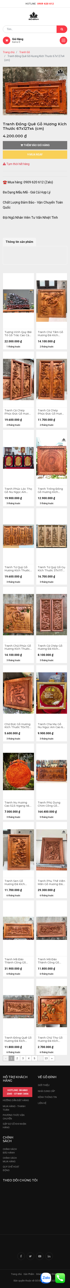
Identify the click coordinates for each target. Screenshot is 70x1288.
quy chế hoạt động (11, 1168)
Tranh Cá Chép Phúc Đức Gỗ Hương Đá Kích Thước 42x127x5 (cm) (51, 412)
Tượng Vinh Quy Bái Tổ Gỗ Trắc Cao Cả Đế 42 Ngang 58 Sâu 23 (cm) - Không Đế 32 (18, 334)
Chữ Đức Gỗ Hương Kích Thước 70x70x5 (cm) (18, 726)
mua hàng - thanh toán (14, 1108)
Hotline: (40, 3)
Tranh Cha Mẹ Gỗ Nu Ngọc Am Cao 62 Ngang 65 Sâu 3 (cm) (51, 726)
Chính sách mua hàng (10, 1159)
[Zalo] (45, 1278)
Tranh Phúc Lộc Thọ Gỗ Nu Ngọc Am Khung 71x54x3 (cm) (18, 490)
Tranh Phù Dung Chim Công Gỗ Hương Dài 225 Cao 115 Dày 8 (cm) (50, 804)
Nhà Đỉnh (52, 1274)
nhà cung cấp (46, 1091)
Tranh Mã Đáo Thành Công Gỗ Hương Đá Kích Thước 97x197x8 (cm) (15, 961)
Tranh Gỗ (24, 52)
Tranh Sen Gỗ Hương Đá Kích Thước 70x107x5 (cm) (15, 882)
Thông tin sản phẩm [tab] (19, 242)
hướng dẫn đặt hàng (16, 1100)
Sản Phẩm (29, 1274)
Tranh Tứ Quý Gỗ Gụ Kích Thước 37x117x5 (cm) (52, 569)
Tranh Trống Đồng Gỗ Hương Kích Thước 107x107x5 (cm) (50, 490)
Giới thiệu (44, 1085)
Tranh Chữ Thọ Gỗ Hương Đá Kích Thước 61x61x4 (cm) (51, 1039)
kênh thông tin (47, 1097)
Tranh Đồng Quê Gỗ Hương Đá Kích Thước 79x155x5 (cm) (18, 1039)
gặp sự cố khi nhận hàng (14, 1125)
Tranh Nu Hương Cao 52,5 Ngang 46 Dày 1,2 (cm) (16, 804)
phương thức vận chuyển (13, 1117)
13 (46, 1058)
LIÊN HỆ (42, 1103)
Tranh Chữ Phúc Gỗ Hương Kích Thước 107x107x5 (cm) (17, 647)
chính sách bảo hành (10, 1151)
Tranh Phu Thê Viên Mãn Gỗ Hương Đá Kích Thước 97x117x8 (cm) (51, 882)
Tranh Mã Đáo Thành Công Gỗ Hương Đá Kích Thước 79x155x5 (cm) (52, 961)
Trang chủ (9, 52)
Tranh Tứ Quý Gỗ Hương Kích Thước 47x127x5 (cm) (17, 569)
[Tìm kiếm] (62, 29)
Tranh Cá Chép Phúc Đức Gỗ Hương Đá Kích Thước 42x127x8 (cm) (18, 412)
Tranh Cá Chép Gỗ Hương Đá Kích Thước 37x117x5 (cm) (51, 647)
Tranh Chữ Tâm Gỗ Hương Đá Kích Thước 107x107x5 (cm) (50, 334)
